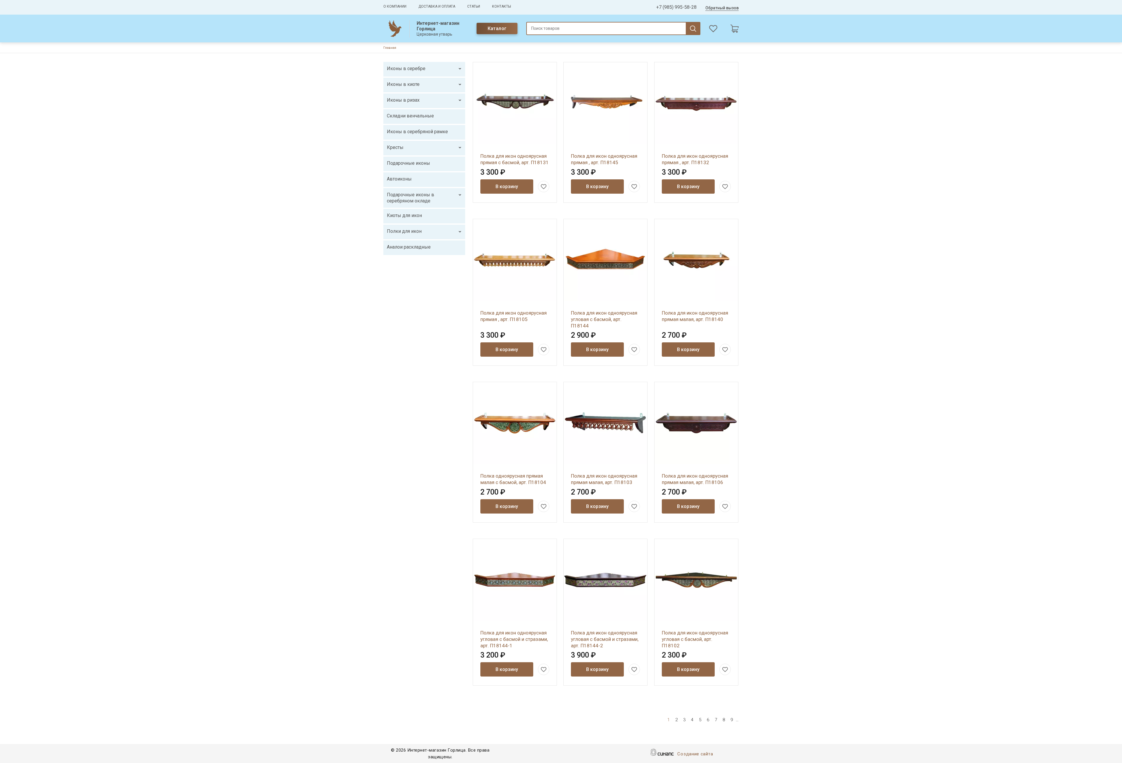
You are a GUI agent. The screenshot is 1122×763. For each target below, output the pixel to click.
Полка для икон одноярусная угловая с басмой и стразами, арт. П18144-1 (514, 639)
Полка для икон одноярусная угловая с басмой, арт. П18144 (604, 319)
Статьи (473, 6)
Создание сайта (695, 754)
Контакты (501, 6)
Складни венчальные (410, 116)
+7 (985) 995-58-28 (676, 7)
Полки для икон (404, 231)
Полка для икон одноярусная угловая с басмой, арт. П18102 (695, 639)
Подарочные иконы (408, 163)
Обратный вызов (722, 8)
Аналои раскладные (409, 247)
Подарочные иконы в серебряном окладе (410, 198)
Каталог (497, 28)
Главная (389, 48)
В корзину (507, 186)
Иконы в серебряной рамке (417, 131)
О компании (394, 6)
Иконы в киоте (403, 84)
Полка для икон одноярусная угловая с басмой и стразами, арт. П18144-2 (604, 639)
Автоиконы (399, 179)
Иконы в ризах (403, 100)
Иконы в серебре (406, 68)
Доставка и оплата (436, 6)
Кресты (395, 147)
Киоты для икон (404, 215)
